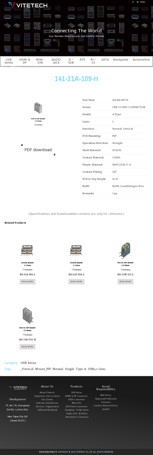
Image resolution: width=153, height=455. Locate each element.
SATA (105, 59)
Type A (81, 369)
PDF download (38, 149)
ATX (82, 59)
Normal (58, 369)
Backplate (120, 59)
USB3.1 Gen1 (97, 369)
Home (4, 67)
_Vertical (27, 369)
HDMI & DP (24, 61)
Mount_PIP (43, 369)
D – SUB (71, 61)
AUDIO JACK (56, 61)
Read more (27, 282)
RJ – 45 (93, 61)
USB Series (9, 61)
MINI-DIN (40, 61)
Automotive (141, 59)
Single (69, 369)
